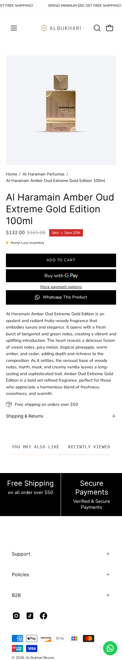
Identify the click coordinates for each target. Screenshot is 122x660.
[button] (96, 28)
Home (11, 174)
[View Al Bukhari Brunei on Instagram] (16, 615)
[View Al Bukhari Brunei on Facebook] (43, 615)
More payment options (61, 287)
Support (21, 554)
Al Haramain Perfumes (44, 174)
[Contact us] (110, 648)
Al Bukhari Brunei (40, 657)
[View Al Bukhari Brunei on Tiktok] (29, 615)
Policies (20, 574)
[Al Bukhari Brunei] (61, 28)
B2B (16, 595)
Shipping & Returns (25, 415)
